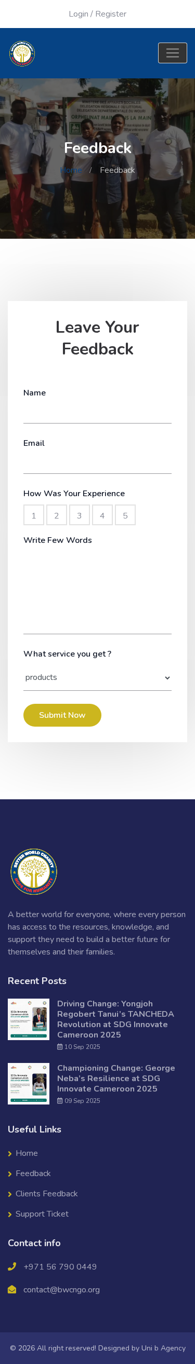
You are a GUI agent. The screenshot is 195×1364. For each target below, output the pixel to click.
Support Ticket (42, 1214)
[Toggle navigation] (172, 53)
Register (110, 14)
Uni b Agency (163, 1348)
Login (78, 14)
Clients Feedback (47, 1193)
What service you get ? (67, 654)
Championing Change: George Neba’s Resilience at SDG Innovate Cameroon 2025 (116, 1078)
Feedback (33, 1173)
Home (71, 170)
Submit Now (62, 715)
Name (34, 393)
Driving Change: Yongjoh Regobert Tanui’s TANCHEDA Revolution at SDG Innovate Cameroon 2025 (115, 1019)
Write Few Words (57, 540)
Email (34, 443)
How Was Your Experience (74, 493)
